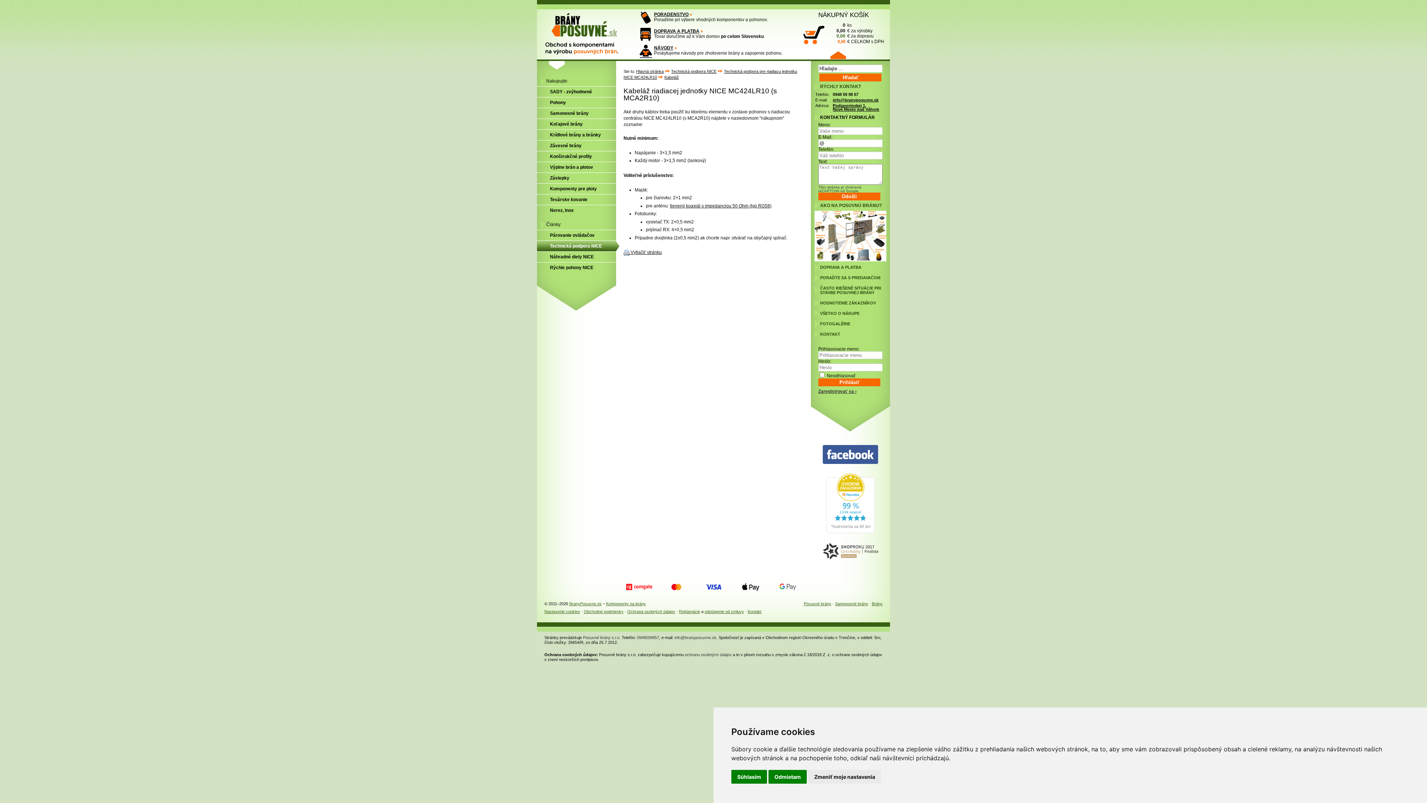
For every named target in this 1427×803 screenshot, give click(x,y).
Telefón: (826, 149)
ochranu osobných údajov (708, 654)
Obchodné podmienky (604, 611)
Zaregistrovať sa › (837, 391)
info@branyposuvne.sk (855, 100)
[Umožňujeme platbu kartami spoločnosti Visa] (713, 587)
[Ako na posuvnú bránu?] (850, 259)
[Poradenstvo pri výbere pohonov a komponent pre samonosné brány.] (645, 17)
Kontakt (754, 611)
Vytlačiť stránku (646, 252)
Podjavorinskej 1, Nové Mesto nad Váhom (856, 107)
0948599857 (648, 637)
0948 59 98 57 (845, 94)
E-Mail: (825, 137)
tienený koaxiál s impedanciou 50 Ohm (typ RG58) (720, 206)
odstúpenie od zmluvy (724, 611)
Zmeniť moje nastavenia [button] (844, 777)
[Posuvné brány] (587, 30)
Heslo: (824, 361)
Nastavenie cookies (562, 611)
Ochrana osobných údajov (651, 611)
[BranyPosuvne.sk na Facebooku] (850, 455)
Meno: (824, 125)
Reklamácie (689, 611)
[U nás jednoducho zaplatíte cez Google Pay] (787, 587)
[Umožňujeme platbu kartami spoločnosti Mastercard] (676, 587)
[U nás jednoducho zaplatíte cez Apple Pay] (750, 587)
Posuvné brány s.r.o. (602, 637)
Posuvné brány (817, 604)
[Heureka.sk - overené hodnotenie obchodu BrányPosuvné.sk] (850, 531)
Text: (823, 161)
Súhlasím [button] (749, 777)
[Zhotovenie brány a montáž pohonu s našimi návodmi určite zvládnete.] (645, 51)
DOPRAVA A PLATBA (676, 31)
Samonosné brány (851, 604)
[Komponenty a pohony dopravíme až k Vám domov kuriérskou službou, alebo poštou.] (645, 34)
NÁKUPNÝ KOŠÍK (843, 15)
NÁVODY (663, 48)
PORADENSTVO (671, 14)
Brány (877, 604)
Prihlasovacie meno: (839, 349)
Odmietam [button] (787, 777)
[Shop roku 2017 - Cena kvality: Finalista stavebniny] (850, 551)
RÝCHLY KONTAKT (840, 86)
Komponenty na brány (626, 604)
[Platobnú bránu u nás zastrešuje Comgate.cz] (639, 587)
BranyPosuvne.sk (585, 604)
